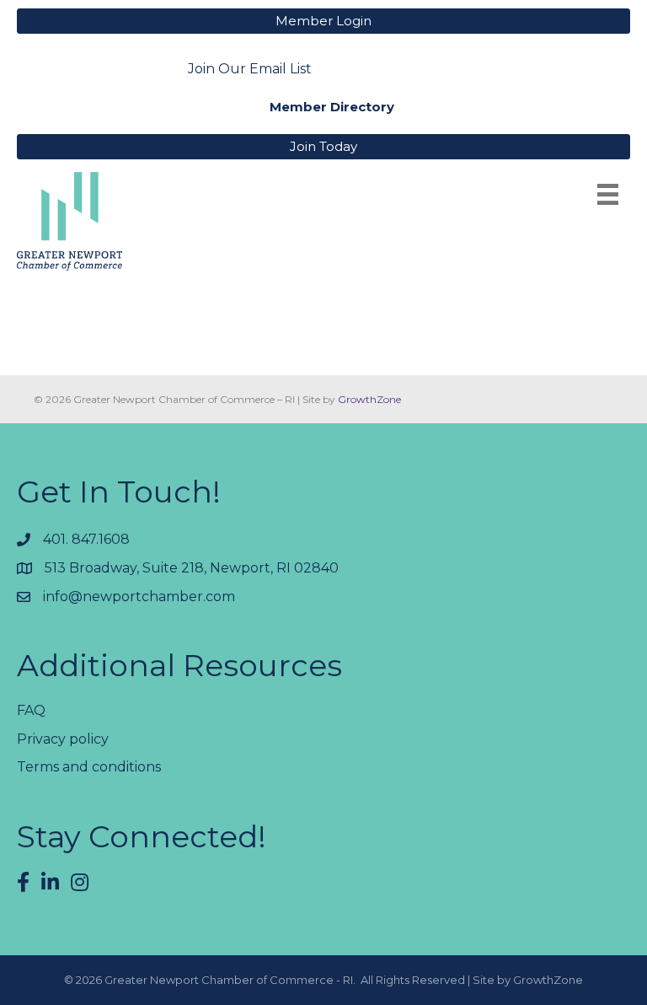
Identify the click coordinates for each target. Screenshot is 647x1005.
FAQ (31, 710)
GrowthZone (369, 399)
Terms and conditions (89, 767)
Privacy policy (63, 739)
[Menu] (608, 194)
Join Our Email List (250, 69)
